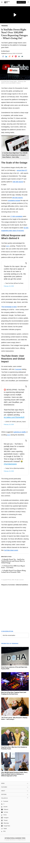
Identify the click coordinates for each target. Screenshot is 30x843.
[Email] (19, 56)
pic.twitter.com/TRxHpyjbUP (14, 417)
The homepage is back (9, 307)
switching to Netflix (20, 432)
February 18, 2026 (9, 286)
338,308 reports (18, 182)
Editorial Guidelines (22, 584)
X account (18, 369)
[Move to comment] (22, 56)
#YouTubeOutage (10, 464)
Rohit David (6, 51)
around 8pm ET (22, 170)
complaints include (14, 200)
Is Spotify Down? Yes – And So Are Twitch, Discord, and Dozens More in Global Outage (13, 561)
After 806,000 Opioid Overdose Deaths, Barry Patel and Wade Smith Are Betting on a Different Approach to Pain (14, 774)
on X (7, 246)
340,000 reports (17, 197)
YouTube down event (11, 550)
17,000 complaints (16, 216)
